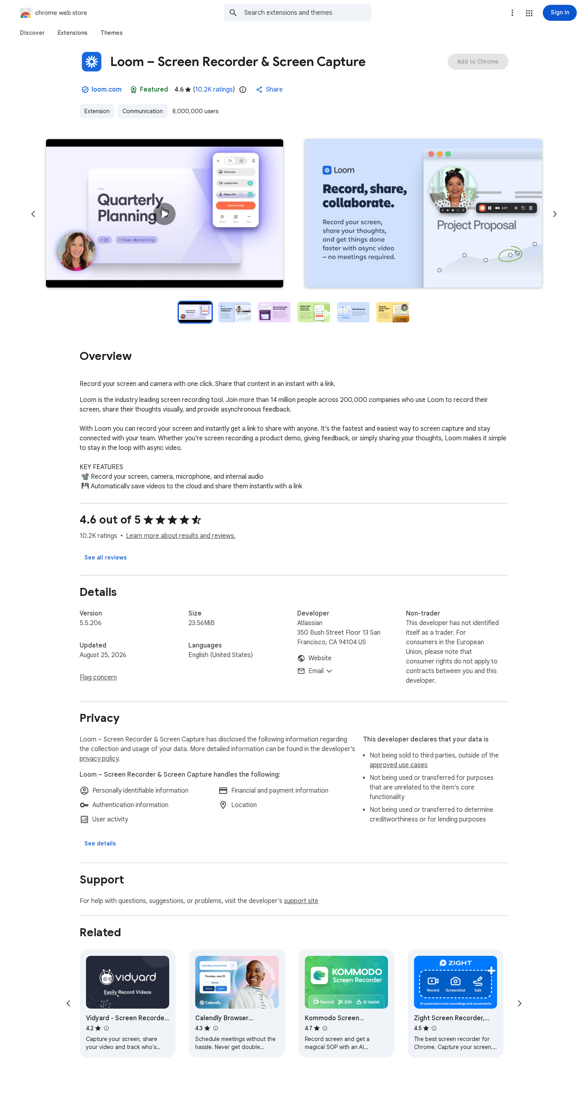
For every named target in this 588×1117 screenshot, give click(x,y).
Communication (142, 111)
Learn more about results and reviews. (181, 536)
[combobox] (308, 13)
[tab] (32, 33)
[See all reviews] (106, 557)
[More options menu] (512, 13)
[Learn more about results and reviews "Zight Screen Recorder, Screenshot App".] (434, 1028)
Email (316, 671)
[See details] (100, 843)
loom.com (107, 90)
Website (320, 658)
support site (301, 901)
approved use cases (399, 765)
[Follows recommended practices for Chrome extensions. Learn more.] (133, 89)
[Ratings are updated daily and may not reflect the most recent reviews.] (243, 90)
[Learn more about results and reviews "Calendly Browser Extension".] (215, 1028)
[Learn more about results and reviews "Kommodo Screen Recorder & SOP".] (324, 1028)
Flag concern (98, 677)
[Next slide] (555, 214)
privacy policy (99, 759)
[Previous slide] (33, 214)
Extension (97, 111)
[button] (529, 13)
